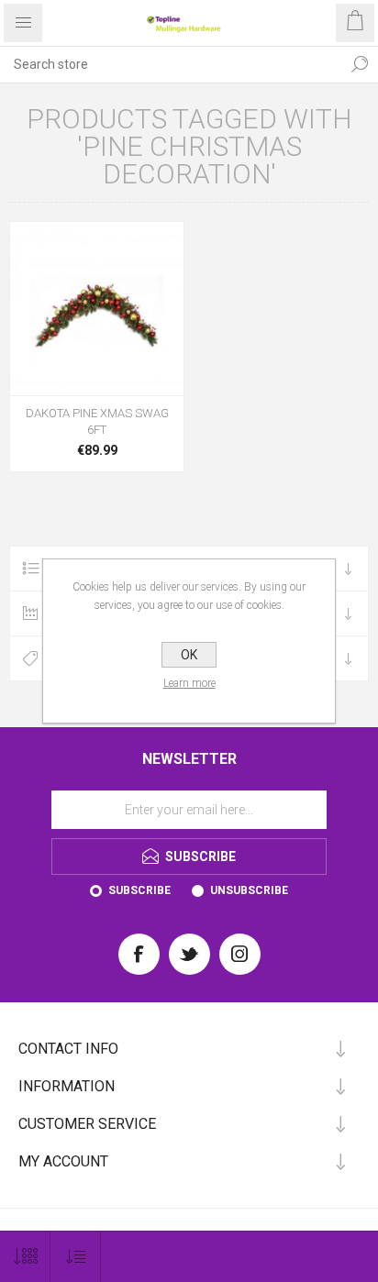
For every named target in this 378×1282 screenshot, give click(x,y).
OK (189, 654)
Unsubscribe (249, 890)
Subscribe (139, 890)
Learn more (189, 683)
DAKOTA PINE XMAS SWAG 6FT (97, 421)
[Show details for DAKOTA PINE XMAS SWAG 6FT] (96, 308)
